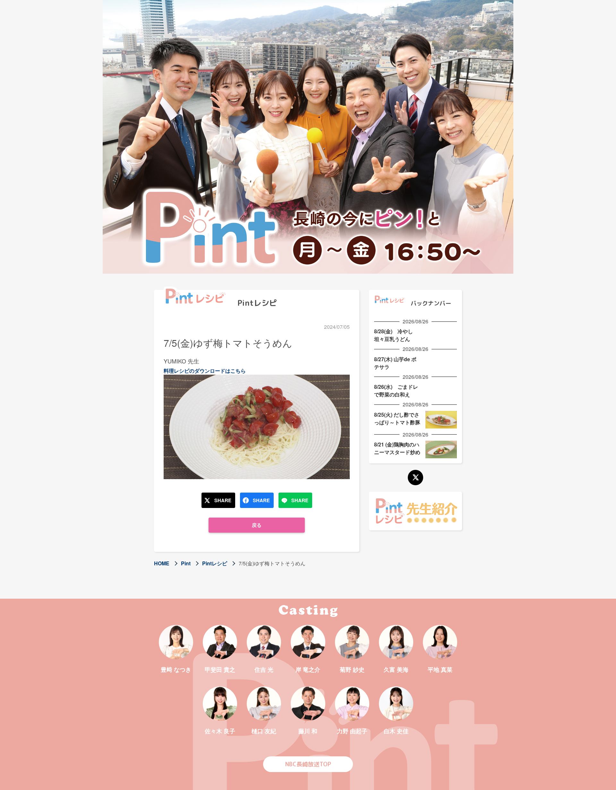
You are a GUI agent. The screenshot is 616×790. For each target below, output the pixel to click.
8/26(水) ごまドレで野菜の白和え (396, 390)
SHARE (222, 500)
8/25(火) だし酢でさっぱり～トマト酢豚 (397, 418)
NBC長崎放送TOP (308, 764)
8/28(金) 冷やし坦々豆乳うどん (393, 335)
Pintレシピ (214, 563)
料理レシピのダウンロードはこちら (205, 370)
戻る (256, 524)
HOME (161, 563)
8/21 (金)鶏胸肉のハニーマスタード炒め (397, 448)
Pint (186, 563)
